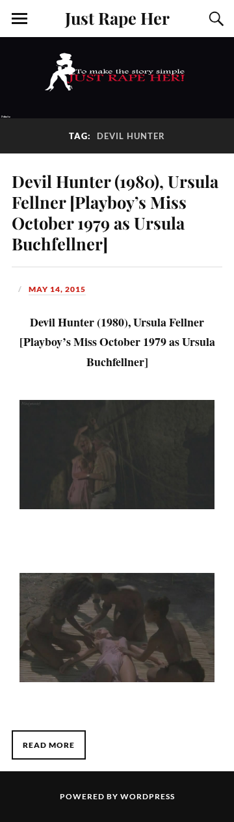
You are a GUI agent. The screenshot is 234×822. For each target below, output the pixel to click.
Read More (49, 745)
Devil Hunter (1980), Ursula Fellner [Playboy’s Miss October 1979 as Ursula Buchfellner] (115, 212)
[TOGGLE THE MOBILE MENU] (19, 18)
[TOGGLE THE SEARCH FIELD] (214, 18)
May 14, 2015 (57, 289)
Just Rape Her (117, 18)
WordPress (147, 796)
